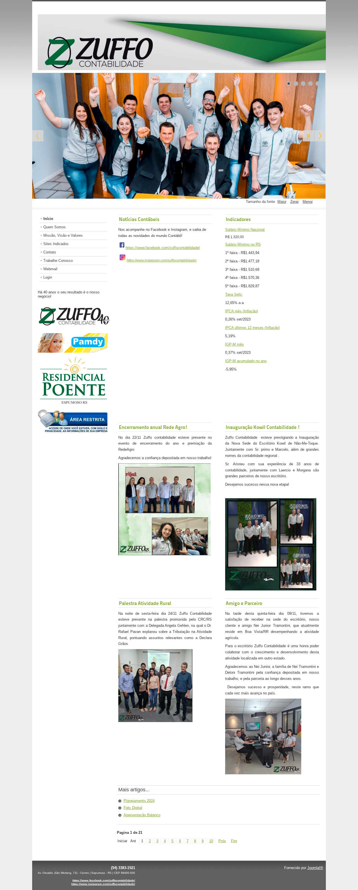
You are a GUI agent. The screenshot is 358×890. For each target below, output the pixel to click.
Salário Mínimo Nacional (245, 229)
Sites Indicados (56, 244)
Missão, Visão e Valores (63, 235)
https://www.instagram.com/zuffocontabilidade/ (103, 884)
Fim (234, 841)
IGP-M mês (234, 344)
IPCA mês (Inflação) (241, 311)
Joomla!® (315, 868)
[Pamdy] (73, 351)
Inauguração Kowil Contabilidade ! (263, 427)
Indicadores (238, 219)
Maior (281, 202)
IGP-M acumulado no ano (246, 361)
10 (211, 841)
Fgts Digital (133, 808)
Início (48, 219)
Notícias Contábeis (139, 219)
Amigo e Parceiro (244, 603)
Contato (49, 252)
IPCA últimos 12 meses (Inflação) (252, 328)
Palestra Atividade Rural (145, 603)
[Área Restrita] (72, 431)
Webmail (50, 269)
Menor (308, 202)
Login (47, 277)
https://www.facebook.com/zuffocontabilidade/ (163, 248)
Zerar (294, 202)
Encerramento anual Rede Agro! (153, 427)
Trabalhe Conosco (58, 260)
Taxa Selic (233, 294)
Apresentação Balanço (142, 815)
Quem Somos (54, 227)
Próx (222, 841)
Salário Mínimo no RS (243, 244)
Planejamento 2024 (139, 801)
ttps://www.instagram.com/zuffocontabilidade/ (163, 260)
